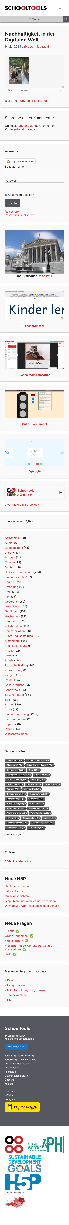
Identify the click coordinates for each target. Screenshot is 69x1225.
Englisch (10, 582)
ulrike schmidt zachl (35, 46)
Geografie (11, 601)
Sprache (13, 789)
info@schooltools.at (24, 1038)
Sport (8, 709)
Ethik (8, 592)
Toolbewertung (17, 995)
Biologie (10, 557)
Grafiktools (12, 611)
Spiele (9, 704)
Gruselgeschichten (17, 896)
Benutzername (14, 166)
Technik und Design (17, 714)
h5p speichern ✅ (16, 940)
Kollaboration (13, 626)
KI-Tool (12, 818)
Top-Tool (10, 724)
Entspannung (15, 799)
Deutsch (10, 567)
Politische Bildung (16, 665)
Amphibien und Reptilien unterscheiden (30, 901)
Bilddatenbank (38, 794)
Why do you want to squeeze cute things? (32, 905)
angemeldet (26, 125)
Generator (41, 775)
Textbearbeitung (15, 719)
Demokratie (45, 276)
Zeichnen (33, 784)
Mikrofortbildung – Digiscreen (26, 990)
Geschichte (12, 606)
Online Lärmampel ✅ (19, 936)
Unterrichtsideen (16, 823)
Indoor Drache (14, 891)
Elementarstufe (15, 577)
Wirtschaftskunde (16, 734)
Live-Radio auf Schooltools (22, 504)
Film (7, 596)
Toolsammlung (15, 794)
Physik (9, 660)
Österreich (26, 494)
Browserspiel (15, 828)
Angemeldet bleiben (20, 194)
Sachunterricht (14, 685)
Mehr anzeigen (14, 834)
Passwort (11, 180)
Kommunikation (15, 631)
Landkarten (14, 784)
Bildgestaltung (37, 808)
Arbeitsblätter (15, 808)
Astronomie (12, 538)
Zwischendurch (40, 813)
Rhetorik (10, 680)
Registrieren (12, 211)
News (8, 655)
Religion (10, 675)
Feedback (35, 804)
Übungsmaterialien (18, 775)
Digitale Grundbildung (19, 572)
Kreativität (14, 760)
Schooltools (12, 690)
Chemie (10, 562)
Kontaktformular (16, 1046)
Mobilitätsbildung (16, 645)
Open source (15, 770)
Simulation (14, 765)
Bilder (8, 552)
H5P (10, 1000)
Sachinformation (37, 760)
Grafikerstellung (16, 779)
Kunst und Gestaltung (19, 636)
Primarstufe (12, 670)
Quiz (33, 770)
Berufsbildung (14, 547)
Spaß (8, 699)
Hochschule (12, 616)
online (18, 861)
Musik (9, 650)
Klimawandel (30, 818)
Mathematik (12, 641)
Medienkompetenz (42, 823)
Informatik (11, 621)
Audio (9, 543)
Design (49, 818)
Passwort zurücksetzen (20, 215)
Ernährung (11, 587)
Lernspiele (51, 784)
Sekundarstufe (14, 694)
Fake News (35, 799)
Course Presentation (34, 100)
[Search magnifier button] (66, 19)
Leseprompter (16, 985)
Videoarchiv (31, 789)
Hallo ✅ (11, 954)
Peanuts (12, 980)
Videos (9, 729)
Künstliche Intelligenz (39, 765)
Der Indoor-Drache (17, 886)
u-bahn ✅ (12, 931)
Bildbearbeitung (16, 813)
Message (37, 779)
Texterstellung (15, 804)
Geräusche (36, 828)
